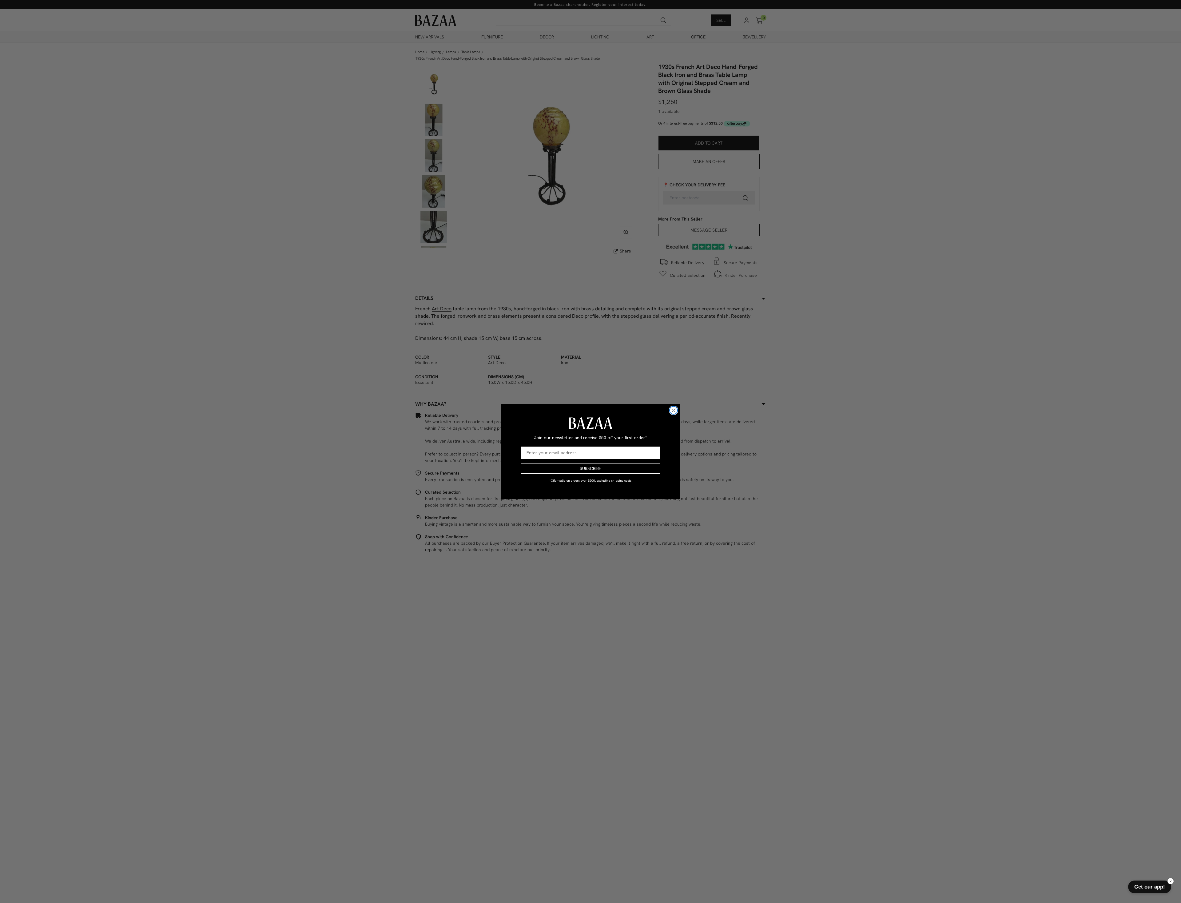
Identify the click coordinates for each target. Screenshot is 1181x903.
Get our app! (1149, 887)
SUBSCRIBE (590, 468)
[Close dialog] (674, 410)
